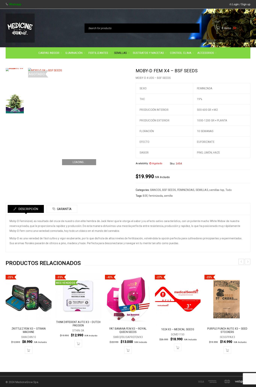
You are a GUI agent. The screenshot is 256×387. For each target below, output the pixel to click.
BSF (145, 195)
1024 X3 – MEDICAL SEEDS (177, 329)
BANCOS (155, 189)
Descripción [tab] (27, 209)
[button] (28, 350)
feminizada (156, 195)
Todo (228, 189)
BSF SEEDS (169, 189)
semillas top (216, 189)
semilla (168, 195)
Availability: (142, 163)
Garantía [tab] (63, 209)
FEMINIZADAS (186, 189)
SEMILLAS (202, 189)
